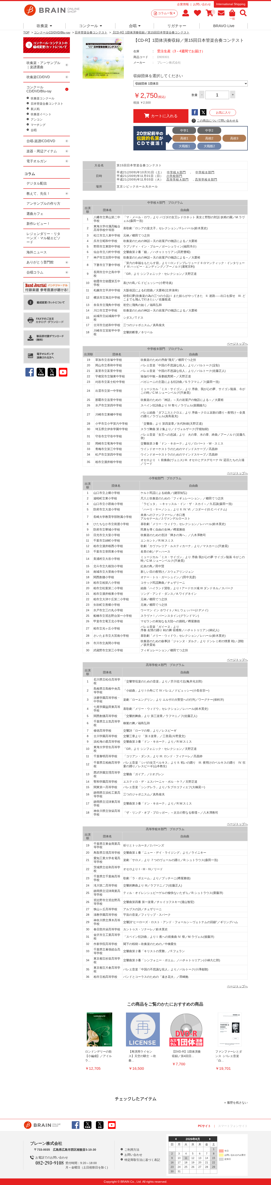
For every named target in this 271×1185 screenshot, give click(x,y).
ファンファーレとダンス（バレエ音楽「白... (228, 1056)
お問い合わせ (202, 4)
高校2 (209, 138)
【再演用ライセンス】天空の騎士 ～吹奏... (142, 1056)
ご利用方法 (131, 1149)
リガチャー (176, 26)
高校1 (184, 138)
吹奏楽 (42, 26)
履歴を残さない (237, 1102)
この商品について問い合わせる (215, 120)
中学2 (209, 130)
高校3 (234, 138)
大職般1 (184, 146)
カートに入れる (164, 116)
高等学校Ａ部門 (177, 179)
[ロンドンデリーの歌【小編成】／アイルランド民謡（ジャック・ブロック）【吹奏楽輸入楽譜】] (99, 1029)
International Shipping (230, 4)
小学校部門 (174, 176)
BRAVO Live (223, 26)
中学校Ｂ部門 (204, 172)
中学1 (184, 130)
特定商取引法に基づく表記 (142, 1159)
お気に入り (223, 112)
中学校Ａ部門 (176, 172)
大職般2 (209, 146)
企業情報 (183, 4)
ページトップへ (237, 343)
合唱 (133, 26)
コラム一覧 (165, 13)
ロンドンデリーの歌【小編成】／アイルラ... (98, 1056)
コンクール (88, 26)
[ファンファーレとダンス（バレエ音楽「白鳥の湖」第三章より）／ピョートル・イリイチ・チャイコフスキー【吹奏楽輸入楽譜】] (230, 1029)
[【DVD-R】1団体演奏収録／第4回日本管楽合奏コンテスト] (186, 1029)
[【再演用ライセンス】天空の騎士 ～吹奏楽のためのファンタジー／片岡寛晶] (143, 1029)
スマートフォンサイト (233, 1126)
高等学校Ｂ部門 (206, 179)
